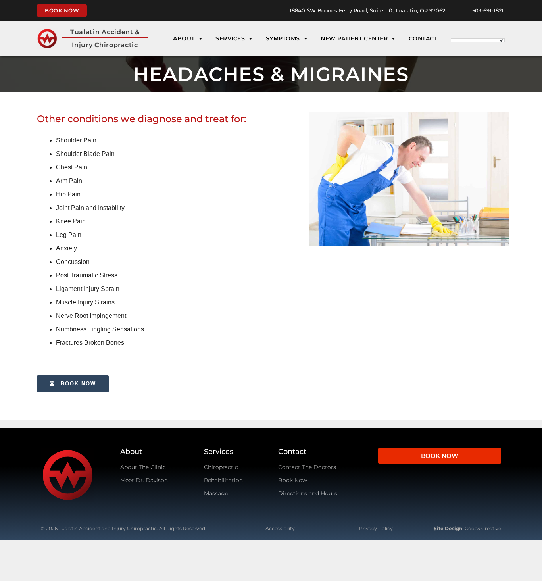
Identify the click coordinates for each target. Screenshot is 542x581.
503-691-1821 (488, 10)
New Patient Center (354, 38)
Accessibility (280, 528)
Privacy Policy (376, 528)
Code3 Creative (483, 528)
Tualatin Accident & (105, 32)
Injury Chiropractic (105, 45)
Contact (423, 38)
